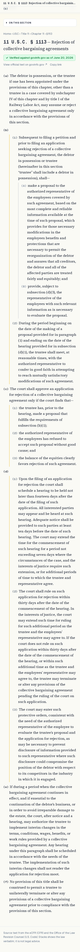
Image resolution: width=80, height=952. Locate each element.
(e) (6, 787)
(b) (6, 130)
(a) (6, 76)
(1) (14, 137)
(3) (14, 458)
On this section (20, 22)
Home (7, 34)
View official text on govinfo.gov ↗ (25, 64)
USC (16, 34)
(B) (23, 286)
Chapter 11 (37, 34)
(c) (6, 389)
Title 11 (25, 34)
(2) (14, 323)
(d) (6, 471)
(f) (6, 882)
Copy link (56, 64)
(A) (23, 186)
